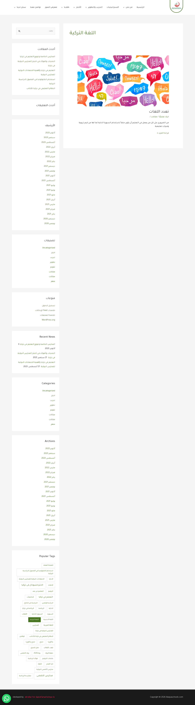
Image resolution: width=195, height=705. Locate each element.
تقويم (52, 267)
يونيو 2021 (50, 190)
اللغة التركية (34, 620)
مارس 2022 (50, 152)
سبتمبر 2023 (49, 138)
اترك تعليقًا (164, 117)
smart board (48, 565)
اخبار (53, 253)
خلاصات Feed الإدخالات (45, 311)
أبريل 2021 (50, 200)
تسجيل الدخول (48, 306)
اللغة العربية (48, 625)
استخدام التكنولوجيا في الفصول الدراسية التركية (38, 572)
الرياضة (41, 608)
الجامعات (30, 597)
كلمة (40, 664)
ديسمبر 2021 (49, 166)
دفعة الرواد (49, 653)
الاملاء (50, 585)
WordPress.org (48, 320)
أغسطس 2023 (48, 143)
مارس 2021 (50, 205)
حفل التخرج (35, 648)
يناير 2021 (51, 214)
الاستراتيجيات (113, 7)
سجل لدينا (21, 7)
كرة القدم (49, 664)
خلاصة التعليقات (47, 315)
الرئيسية (140, 7)
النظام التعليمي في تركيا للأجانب (40, 89)
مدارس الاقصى (44, 676)
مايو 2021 (51, 195)
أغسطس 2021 (48, 181)
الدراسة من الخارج (30, 603)
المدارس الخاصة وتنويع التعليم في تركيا (37, 57)
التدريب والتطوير (95, 7)
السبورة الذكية (37, 614)
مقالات (154, 117)
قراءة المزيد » (163, 133)
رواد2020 (37, 653)
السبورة (50, 614)
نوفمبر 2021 (50, 171)
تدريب (52, 258)
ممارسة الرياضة (25, 676)
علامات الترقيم (47, 659)
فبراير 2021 (50, 209)
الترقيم (50, 591)
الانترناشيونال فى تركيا (32, 585)
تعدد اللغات (159, 112)
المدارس (35, 625)
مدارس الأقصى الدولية (44, 669)
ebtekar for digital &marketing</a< (33, 697)
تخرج (41, 642)
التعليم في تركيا (46, 597)
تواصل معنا (35, 7)
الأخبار (78, 7)
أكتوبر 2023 (50, 133)
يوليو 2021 (50, 186)
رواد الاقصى (24, 653)
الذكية (51, 608)
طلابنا (66, 7)
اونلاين (22, 636)
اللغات (24, 614)
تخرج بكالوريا (30, 642)
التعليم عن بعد (38, 591)
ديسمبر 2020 (49, 219)
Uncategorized (48, 248)
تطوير (52, 262)
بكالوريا (50, 642)
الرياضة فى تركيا (28, 608)
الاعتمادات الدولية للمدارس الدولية (31, 579)
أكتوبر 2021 (50, 176)
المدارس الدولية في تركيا (44, 631)
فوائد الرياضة (33, 659)
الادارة (51, 579)
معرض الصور (51, 7)
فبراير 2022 (50, 157)
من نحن (129, 7)
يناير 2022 (51, 162)
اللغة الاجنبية (48, 620)
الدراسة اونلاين (47, 603)
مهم (53, 281)
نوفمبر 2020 (49, 224)
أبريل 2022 (50, 147)
